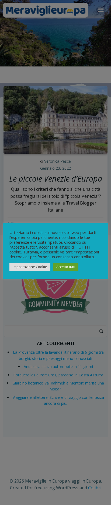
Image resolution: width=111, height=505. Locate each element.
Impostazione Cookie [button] (30, 266)
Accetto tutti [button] (65, 266)
